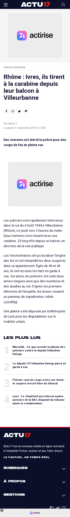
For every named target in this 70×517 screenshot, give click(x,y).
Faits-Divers (14, 67)
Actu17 (35, 4)
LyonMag (10, 302)
